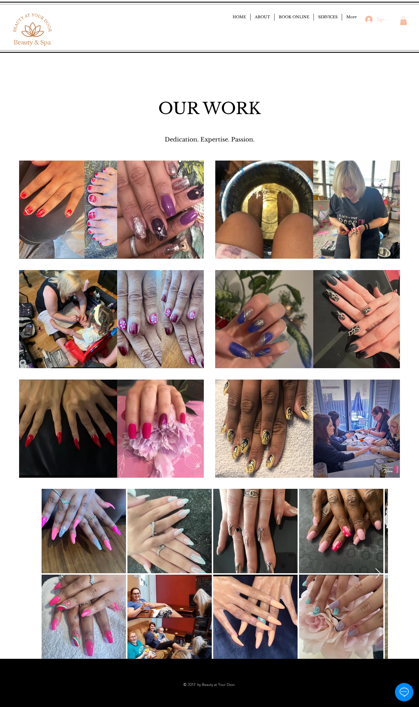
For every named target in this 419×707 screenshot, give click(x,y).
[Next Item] (378, 573)
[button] (403, 21)
